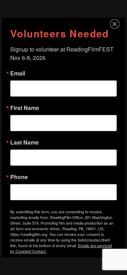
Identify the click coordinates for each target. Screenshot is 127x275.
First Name (24, 108)
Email (17, 73)
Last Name (24, 142)
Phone (19, 177)
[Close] (119, 24)
